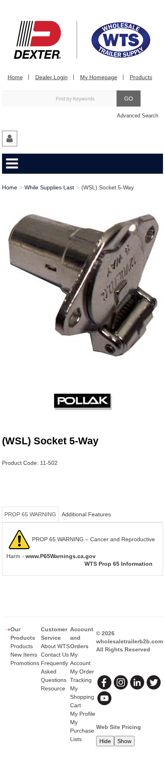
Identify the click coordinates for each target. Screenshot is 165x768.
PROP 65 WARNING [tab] (30, 514)
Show (124, 741)
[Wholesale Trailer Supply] (82, 40)
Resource (53, 688)
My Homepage (98, 77)
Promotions (24, 663)
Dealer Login (51, 77)
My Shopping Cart (82, 696)
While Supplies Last (49, 187)
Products (141, 77)
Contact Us (55, 654)
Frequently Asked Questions (54, 671)
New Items (23, 654)
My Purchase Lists (82, 730)
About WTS (55, 646)
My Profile (82, 714)
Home (15, 77)
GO (128, 98)
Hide (105, 741)
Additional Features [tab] (86, 514)
